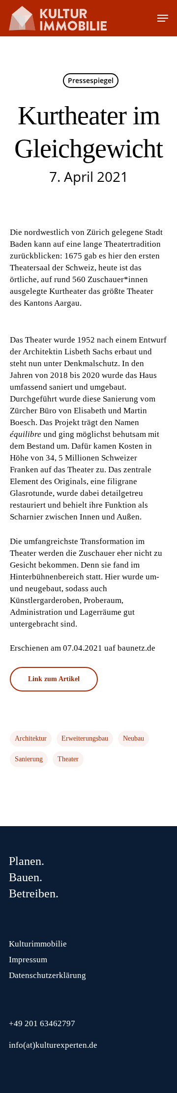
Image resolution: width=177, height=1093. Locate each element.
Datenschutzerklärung (47, 975)
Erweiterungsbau (84, 738)
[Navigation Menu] (162, 18)
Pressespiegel (91, 80)
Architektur (31, 738)
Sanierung (29, 759)
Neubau (133, 738)
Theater (68, 759)
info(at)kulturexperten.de (53, 1045)
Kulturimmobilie (38, 944)
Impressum (28, 959)
